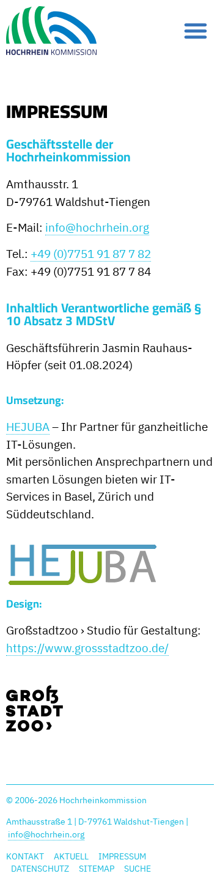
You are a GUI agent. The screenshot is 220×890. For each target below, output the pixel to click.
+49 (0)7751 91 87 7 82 (91, 253)
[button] (195, 30)
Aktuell (71, 856)
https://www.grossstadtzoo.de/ (87, 648)
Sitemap (96, 868)
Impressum (122, 856)
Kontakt (25, 856)
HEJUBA (28, 426)
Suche (137, 868)
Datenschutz (40, 868)
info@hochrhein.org (97, 227)
